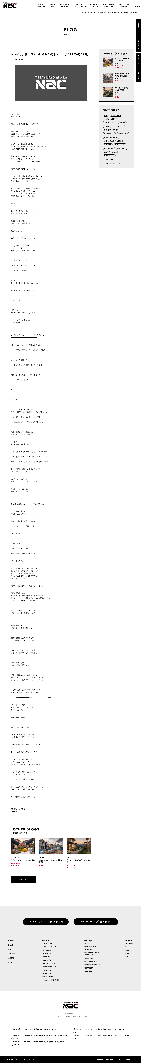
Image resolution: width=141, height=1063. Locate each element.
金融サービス (89, 958)
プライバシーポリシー (30, 1059)
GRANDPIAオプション (49, 967)
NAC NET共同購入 (48, 977)
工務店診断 (11, 954)
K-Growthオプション (49, 963)
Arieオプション (47, 973)
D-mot (10, 945)
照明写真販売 (89, 968)
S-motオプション (48, 960)
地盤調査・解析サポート (92, 965)
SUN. (128, 953)
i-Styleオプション (48, 970)
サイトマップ (12, 962)
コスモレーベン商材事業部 (51, 980)
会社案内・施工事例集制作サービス (92, 953)
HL (127, 957)
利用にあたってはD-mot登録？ (90, 948)
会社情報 (11, 941)
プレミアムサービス (49, 950)
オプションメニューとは (50, 947)
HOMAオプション (48, 953)
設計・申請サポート (91, 961)
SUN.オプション (48, 957)
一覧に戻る (23, 879)
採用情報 (11, 958)
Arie (127, 950)
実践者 (10, 949)
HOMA (128, 947)
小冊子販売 (88, 971)
